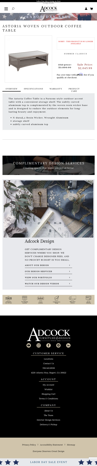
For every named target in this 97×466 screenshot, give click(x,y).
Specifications (33, 89)
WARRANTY (56, 89)
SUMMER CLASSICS (75, 54)
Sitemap (71, 444)
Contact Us (48, 363)
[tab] (11, 89)
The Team (48, 415)
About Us (48, 410)
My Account (48, 384)
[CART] (91, 8)
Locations (48, 358)
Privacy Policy (29, 444)
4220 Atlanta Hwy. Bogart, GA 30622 (48, 372)
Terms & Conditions (48, 398)
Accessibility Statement (51, 444)
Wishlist (48, 389)
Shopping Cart (48, 394)
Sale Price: (85, 64)
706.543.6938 (48, 368)
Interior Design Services (48, 420)
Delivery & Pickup (48, 424)
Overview (12, 89)
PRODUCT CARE (74, 90)
